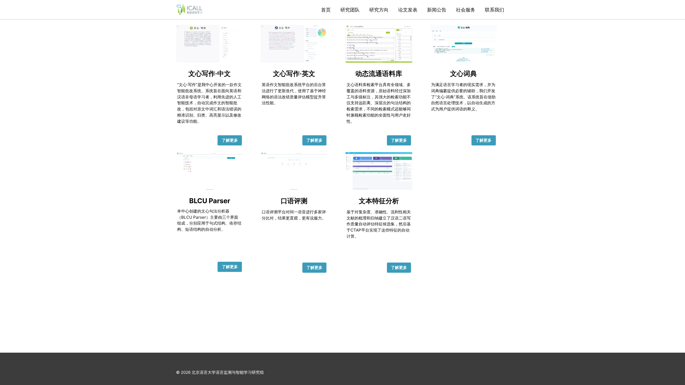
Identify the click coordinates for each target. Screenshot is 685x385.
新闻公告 (436, 10)
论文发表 (407, 10)
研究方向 (379, 10)
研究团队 (350, 10)
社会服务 (465, 10)
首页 (326, 10)
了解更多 (230, 140)
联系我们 (494, 10)
